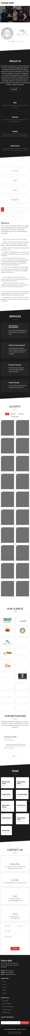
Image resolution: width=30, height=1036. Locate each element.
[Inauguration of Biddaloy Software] (18, 450)
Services (4, 987)
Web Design (5, 1000)
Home (3, 981)
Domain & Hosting (15, 364)
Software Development (17, 345)
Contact (4, 993)
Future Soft (7, 3)
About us (4, 984)
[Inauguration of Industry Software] (3, 539)
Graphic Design (14, 382)
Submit (15, 948)
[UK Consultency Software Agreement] (3, 575)
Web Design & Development (13, 326)
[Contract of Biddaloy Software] (3, 432)
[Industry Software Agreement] (18, 539)
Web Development (6, 1003)
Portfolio (4, 990)
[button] (8, 41)
